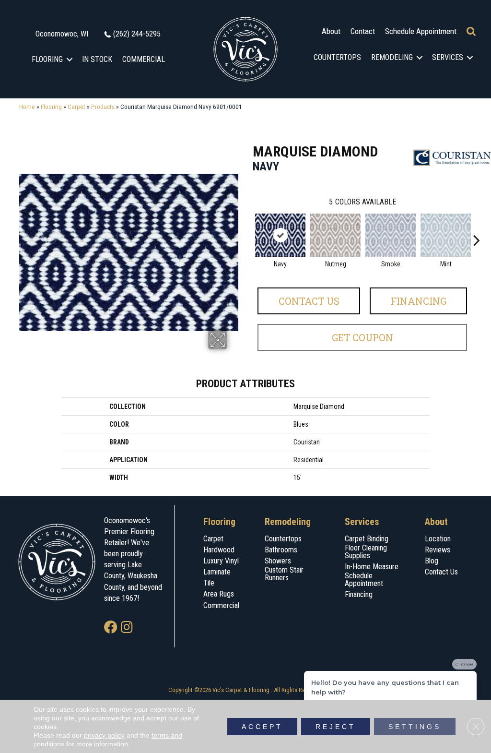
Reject (336, 726)
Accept (262, 726)
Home (27, 106)
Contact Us (309, 301)
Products (103, 106)
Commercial (143, 59)
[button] (70, 59)
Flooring (47, 59)
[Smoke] (390, 235)
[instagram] (127, 628)
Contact (363, 31)
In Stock (97, 59)
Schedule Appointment (420, 31)
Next (476, 225)
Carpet (76, 106)
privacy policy (104, 735)
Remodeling (392, 57)
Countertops (337, 57)
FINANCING (418, 301)
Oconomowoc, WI (61, 33)
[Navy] (280, 235)
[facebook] (110, 628)
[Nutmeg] (335, 235)
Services (447, 57)
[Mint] (445, 235)
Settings (414, 726)
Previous (248, 225)
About (331, 31)
